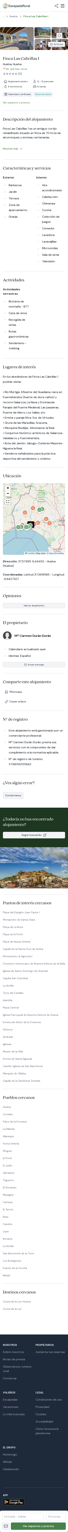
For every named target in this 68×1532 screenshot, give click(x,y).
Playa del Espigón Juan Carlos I (21, 912)
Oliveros (8, 1029)
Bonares (8, 1238)
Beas (6, 1216)
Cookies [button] (41, 1414)
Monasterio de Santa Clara (19, 919)
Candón (7, 1224)
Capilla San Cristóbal (15, 978)
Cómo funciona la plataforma (47, 1431)
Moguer (7, 1151)
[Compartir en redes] (56, 6)
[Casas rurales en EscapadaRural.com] (16, 5)
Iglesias (7, 1044)
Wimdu (7, 1462)
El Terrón (8, 1209)
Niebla (6, 1275)
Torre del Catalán (13, 993)
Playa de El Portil (13, 934)
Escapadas (10, 1399)
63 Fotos (58, 44)
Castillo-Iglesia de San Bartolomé (23, 1066)
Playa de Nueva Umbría (16, 941)
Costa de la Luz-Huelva (17, 1301)
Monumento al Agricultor (18, 956)
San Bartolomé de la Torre (18, 1253)
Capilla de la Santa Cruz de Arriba (23, 949)
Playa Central (11, 1007)
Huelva (7, 1107)
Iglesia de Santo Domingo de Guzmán (25, 971)
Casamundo (11, 1469)
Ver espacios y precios (38, 1526)
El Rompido (10, 1187)
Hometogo (10, 1454)
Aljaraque (8, 1136)
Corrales (8, 1114)
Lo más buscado (14, 1414)
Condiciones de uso (49, 1399)
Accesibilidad (44, 1421)
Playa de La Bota (13, 927)
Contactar (10, 1378)
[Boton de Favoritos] (59, 36)
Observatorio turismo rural (17, 1369)
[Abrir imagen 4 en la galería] (42, 44)
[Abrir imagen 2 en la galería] (42, 32)
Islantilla (7, 1000)
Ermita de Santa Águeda (17, 1058)
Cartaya (8, 1202)
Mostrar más (10, 148)
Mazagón (8, 1194)
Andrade (8, 1036)
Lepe (6, 1231)
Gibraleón (9, 1172)
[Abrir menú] (62, 5)
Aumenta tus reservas (50, 1352)
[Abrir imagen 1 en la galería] (17, 38)
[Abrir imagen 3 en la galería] (59, 32)
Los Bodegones (12, 1260)
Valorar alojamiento (34, 605)
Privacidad (42, 1407)
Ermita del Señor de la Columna (22, 1022)
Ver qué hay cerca (16, 68)
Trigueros (8, 1180)
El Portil (7, 1158)
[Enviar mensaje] (5, 1526)
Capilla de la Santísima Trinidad (21, 1080)
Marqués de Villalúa (14, 1073)
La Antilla (8, 985)
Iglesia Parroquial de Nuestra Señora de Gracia (30, 1015)
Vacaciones (10, 1407)
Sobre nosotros (13, 1352)
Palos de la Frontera (15, 1121)
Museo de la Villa (13, 1051)
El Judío (7, 1165)
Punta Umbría (11, 1143)
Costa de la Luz (12, 1309)
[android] (34, 1502)
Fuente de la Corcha (15, 1268)
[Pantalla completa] (34, 519)
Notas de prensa (14, 1359)
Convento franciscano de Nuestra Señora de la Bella (34, 963)
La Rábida (9, 1129)
